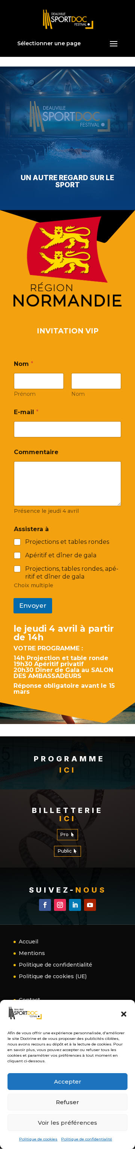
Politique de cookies (38, 1139)
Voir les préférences (67, 1122)
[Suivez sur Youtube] (90, 905)
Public (65, 851)
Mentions (32, 953)
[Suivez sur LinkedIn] (75, 905)
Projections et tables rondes (67, 541)
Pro (64, 834)
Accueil (28, 941)
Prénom (25, 394)
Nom (78, 394)
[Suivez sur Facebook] (45, 905)
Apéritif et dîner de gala (60, 555)
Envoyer (32, 605)
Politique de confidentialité (86, 1139)
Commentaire (36, 452)
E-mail (26, 412)
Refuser (67, 1102)
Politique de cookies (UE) (53, 976)
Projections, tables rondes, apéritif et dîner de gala (71, 572)
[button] (124, 1014)
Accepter (67, 1081)
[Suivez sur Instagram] (60, 905)
